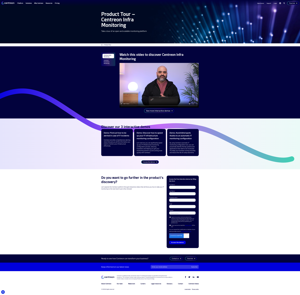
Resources (49, 3)
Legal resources (156, 284)
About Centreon (106, 284)
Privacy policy (195, 289)
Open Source (260, 3)
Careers (143, 284)
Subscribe (194, 267)
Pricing (57, 3)
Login (275, 3)
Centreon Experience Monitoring (106, 62)
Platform (20, 3)
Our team (120, 284)
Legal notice (188, 289)
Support (269, 3)
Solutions (29, 3)
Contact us (175, 258)
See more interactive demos (158, 111)
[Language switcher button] (280, 3)
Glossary (169, 284)
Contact (180, 284)
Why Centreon (38, 3)
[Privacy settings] (3, 292)
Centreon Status (194, 284)
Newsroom (131, 284)
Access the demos (149, 162)
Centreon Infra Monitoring (107, 56)
